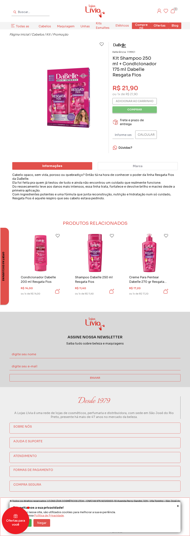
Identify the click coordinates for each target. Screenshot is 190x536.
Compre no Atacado (141, 28)
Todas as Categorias (24, 28)
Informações (52, 166)
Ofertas (160, 26)
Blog (174, 26)
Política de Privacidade (49, 515)
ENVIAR (95, 377)
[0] (172, 11)
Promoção (60, 34)
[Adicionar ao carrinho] (57, 291)
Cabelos (45, 26)
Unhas (85, 26)
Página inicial (19, 34)
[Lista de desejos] (166, 11)
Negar (41, 523)
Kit (48, 34)
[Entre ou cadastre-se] (159, 11)
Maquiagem (66, 26)
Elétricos (122, 26)
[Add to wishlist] (101, 44)
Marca (137, 166)
